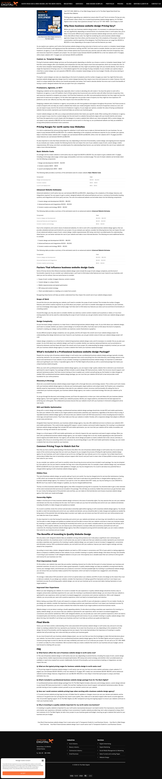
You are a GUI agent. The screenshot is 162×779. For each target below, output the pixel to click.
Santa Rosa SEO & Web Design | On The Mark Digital (41, 3)
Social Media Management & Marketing (112, 750)
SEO (39, 478)
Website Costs (96, 173)
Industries (68, 3)
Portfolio (110, 3)
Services (79, 3)
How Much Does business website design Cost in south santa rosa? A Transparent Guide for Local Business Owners (85, 724)
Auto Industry (73, 744)
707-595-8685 (104, 21)
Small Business (73, 754)
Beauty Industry (74, 747)
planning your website (59, 302)
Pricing (120, 3)
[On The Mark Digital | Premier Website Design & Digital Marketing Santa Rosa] (9, 3)
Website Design (104, 757)
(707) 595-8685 (72, 11)
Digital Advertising (105, 744)
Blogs (128, 3)
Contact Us (156, 3)
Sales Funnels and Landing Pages (110, 754)
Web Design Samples (94, 3)
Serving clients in (141, 3)
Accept (23, 773)
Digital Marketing (105, 747)
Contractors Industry (75, 750)
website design (108, 464)
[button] (43, 760)
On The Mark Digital (78, 683)
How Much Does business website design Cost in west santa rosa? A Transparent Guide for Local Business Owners (73, 722)
